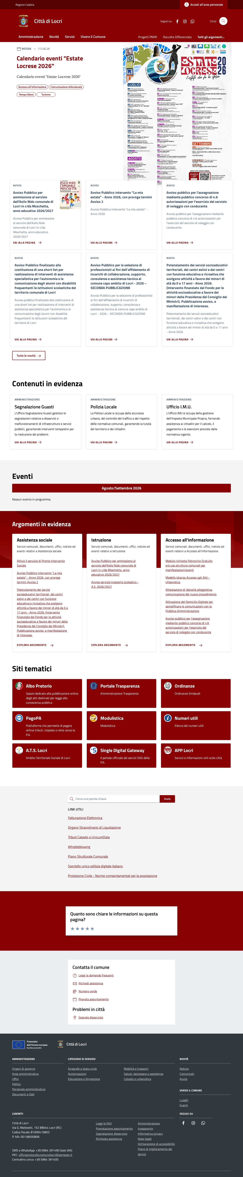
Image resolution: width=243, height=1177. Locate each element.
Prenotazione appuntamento (114, 1128)
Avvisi (183, 1079)
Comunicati (187, 1073)
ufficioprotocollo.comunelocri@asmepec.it (45, 1155)
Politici (16, 1084)
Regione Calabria (25, 5)
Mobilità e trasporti (136, 1068)
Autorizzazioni (77, 1073)
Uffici (15, 1079)
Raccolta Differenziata (177, 37)
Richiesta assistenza (109, 1138)
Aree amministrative (25, 1073)
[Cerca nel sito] (223, 21)
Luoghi (184, 1100)
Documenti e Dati (23, 1094)
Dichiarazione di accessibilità (156, 1144)
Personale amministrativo (28, 1089)
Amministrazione (31, 36)
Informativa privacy (150, 1133)
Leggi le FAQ (104, 1123)
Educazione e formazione (84, 1079)
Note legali (145, 1138)
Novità (54, 36)
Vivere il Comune (93, 36)
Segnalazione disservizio (111, 1133)
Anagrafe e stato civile (82, 1068)
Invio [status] (167, 798)
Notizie (184, 1068)
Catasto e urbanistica (137, 1079)
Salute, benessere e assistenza (143, 1073)
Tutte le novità (26, 355)
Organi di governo (23, 1068)
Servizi (70, 36)
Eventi (184, 1105)
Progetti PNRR (147, 37)
